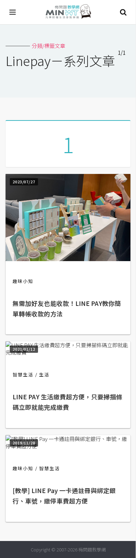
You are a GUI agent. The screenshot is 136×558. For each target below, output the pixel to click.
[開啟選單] (13, 12)
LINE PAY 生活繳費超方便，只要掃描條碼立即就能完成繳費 (67, 401)
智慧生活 (23, 374)
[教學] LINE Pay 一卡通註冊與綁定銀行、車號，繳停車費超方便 (64, 495)
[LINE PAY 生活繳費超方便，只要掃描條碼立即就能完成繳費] (68, 352)
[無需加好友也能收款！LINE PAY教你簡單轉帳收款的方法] (68, 259)
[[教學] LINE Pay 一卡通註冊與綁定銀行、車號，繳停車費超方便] (68, 446)
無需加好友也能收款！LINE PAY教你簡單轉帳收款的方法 (67, 308)
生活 (44, 374)
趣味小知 (23, 281)
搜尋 (123, 12)
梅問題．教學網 (68, 12)
